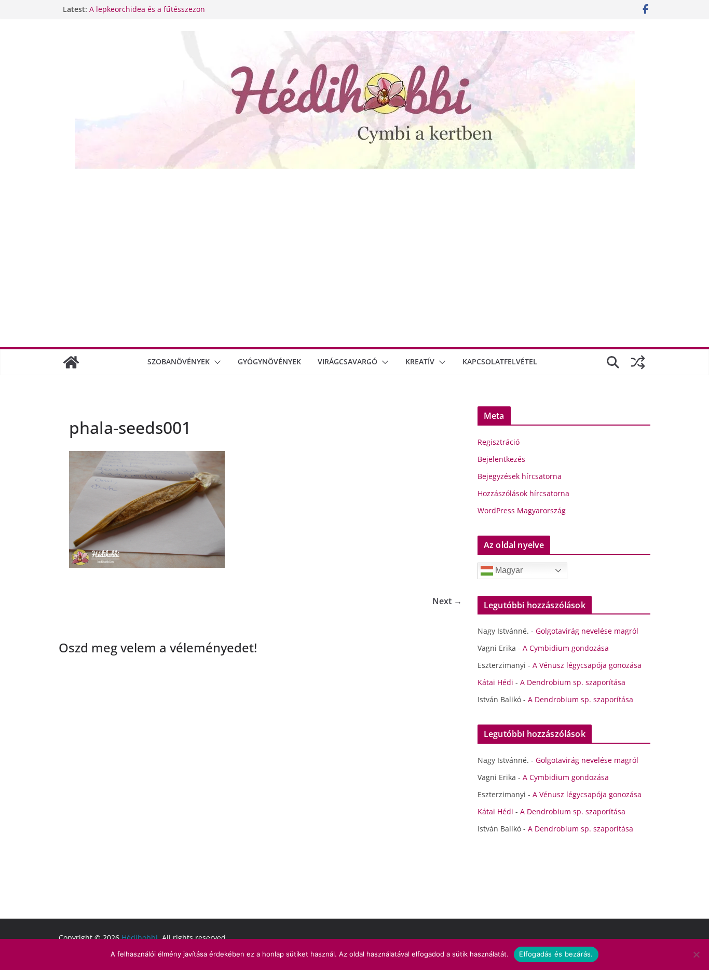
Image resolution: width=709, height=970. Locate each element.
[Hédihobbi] (71, 362)
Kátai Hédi (495, 682)
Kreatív (419, 361)
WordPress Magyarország (522, 510)
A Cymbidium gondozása (566, 648)
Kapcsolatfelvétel (499, 361)
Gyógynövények (269, 361)
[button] (215, 362)
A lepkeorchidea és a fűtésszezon (147, 9)
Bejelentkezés (501, 459)
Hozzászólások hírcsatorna (523, 493)
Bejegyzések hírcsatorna (520, 476)
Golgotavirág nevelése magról (587, 631)
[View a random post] (637, 362)
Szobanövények (178, 361)
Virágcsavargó (347, 361)
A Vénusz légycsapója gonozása (587, 665)
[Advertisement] (354, 257)
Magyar (508, 570)
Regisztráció (499, 442)
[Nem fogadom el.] (696, 954)
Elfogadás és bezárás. (556, 954)
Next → (447, 601)
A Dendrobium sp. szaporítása (572, 682)
